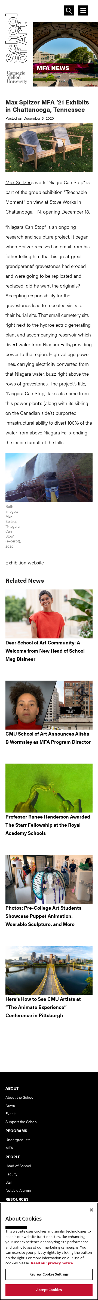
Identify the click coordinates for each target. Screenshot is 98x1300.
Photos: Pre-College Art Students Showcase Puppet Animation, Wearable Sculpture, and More (43, 915)
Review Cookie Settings (49, 1274)
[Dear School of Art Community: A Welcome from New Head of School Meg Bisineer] (49, 613)
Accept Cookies (49, 1289)
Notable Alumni (18, 1190)
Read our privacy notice (52, 1263)
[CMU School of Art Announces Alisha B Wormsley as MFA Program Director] (49, 705)
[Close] (91, 1210)
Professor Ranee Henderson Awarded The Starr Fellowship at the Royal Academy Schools (47, 824)
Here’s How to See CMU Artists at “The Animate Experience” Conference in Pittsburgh (43, 1006)
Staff (9, 1182)
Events (10, 1113)
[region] (49, 1251)
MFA (9, 1147)
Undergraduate (17, 1139)
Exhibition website (24, 562)
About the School (19, 1097)
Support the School (21, 1121)
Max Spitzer (18, 182)
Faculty (11, 1174)
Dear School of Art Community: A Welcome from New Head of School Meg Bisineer (45, 650)
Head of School (18, 1165)
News (10, 1105)
